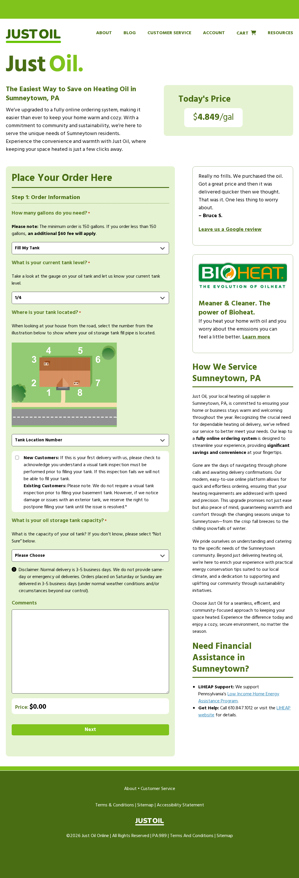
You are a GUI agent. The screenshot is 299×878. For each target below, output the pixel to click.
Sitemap (145, 805)
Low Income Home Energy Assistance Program (238, 697)
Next (90, 729)
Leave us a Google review (230, 229)
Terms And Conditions (191, 836)
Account (214, 33)
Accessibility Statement (180, 805)
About (104, 33)
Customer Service (169, 33)
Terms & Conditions (114, 805)
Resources (280, 33)
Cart (242, 33)
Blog (130, 33)
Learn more (256, 337)
